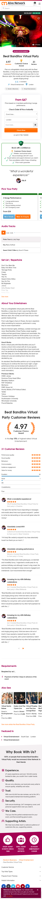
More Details (9, 217)
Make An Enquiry (23, 217)
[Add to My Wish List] (39, 18)
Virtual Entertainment (17, 84)
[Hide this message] (38, 890)
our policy (9, 896)
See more (4, 296)
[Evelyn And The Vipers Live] (19, 698)
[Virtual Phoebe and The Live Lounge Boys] (32, 698)
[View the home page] (13, 3)
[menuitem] (21, 867)
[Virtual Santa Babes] (7, 698)
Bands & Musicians (12, 89)
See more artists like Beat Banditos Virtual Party (18, 724)
